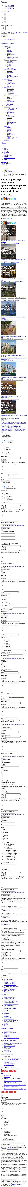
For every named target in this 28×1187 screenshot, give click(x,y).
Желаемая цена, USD (6, 610)
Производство (9, 454)
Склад (7, 452)
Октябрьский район (11, 851)
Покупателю (10, 91)
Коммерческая (10, 109)
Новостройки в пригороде (8, 423)
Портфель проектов (9, 1065)
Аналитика (7, 107)
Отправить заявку (5, 481)
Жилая (8, 111)
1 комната (5, 770)
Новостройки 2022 (6, 426)
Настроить (3, 1148)
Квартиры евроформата (7, 429)
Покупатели (10, 62)
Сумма (2, 788)
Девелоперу (10, 90)
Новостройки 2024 (6, 427)
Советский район (10, 856)
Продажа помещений (9, 1046)
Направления (10, 78)
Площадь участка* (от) (7, 608)
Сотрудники (10, 104)
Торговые (8, 449)
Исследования (10, 112)
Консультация (4, 162)
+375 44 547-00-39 (9, 6)
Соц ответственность (12, 137)
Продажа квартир (8, 979)
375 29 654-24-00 (5, 917)
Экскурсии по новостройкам (11, 1038)
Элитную (4, 829)
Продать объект (10, 442)
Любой (7, 842)
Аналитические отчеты (10, 1060)
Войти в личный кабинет (7, 43)
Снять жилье (10, 86)
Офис (7, 447)
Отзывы (9, 53)
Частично (5, 832)
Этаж (2, 769)
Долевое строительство (7, 1028)
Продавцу (6, 1024)
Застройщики (10, 93)
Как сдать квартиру (9, 1005)
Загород (9, 119)
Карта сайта (7, 1077)
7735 (2, 1)
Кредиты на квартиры (9, 989)
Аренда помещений (9, 1044)
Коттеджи (9, 82)
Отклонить (15, 1148)
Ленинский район (10, 848)
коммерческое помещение (11, 1135)
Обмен (8, 66)
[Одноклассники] (4, 199)
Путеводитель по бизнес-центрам (13, 1043)
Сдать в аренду (10, 440)
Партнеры (9, 51)
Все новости (4, 419)
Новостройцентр (11, 122)
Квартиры (9, 61)
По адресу (3, 764)
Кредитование (7, 105)
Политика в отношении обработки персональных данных (13, 1081)
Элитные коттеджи (9, 1019)
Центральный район (11, 859)
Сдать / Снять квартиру (10, 997)
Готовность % (4, 653)
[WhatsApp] (10, 199)
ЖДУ (4, 35)
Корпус (3, 767)
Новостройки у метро (20, 423)
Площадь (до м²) (5, 502)
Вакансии (6, 126)
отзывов (17, 1078)
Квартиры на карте (9, 1002)
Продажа (9, 98)
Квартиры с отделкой (18, 430)
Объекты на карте (8, 1047)
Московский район (11, 850)
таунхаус (6, 605)
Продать (9, 64)
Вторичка (9, 118)
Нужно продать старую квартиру (11, 543)
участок (6, 598)
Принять (9, 1148)
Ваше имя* (3, 576)
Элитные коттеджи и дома (11, 1001)
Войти (4, 143)
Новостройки (7, 87)
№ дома (3, 674)
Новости (9, 49)
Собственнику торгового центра (12, 1058)
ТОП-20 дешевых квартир (11, 986)
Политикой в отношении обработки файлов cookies (11, 1185)
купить (6, 1121)
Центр (7, 847)
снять (5, 1125)
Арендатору (10, 102)
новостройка (7, 1132)
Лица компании (11, 54)
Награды (9, 50)
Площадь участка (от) (6, 652)
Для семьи (5, 835)
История (9, 55)
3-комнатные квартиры (10, 985)
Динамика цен (7, 1062)
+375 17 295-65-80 (9, 5)
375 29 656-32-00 (5, 910)
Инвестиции (10, 113)
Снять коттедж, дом (9, 998)
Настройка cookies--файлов (11, 1086)
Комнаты (6, 980)
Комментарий (4, 611)
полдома (6, 604)
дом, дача (6, 1134)
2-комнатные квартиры (10, 983)
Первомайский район (11, 854)
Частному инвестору (9, 1063)
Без (3, 833)
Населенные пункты (12, 76)
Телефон (3, 28)
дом (5, 601)
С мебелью (5, 830)
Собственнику (11, 101)
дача (5, 599)
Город (2, 670)
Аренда (9, 97)
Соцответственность (12, 57)
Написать (3, 938)
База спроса (7, 1048)
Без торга (5, 791)
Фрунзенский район (11, 858)
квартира (6, 1131)
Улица (2, 672)
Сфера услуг (9, 450)
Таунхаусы (9, 430)
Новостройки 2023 (16, 426)
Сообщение (4, 970)
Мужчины (5, 837)
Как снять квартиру (9, 1006)
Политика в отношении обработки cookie (15, 1085)
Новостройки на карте (10, 1032)
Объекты (9, 71)
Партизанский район (11, 853)
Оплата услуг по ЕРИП (10, 1008)
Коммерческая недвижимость (11, 96)
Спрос (8, 100)
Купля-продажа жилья (6, 976)
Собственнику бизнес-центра (11, 1059)
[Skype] (12, 199)
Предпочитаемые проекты (8, 532)
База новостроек (8, 1031)
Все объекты (7, 1013)
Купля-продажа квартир (10, 60)
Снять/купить (6, 435)
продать (6, 1122)
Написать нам (7, 1075)
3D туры (6, 1023)
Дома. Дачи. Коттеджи (10, 69)
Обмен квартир (8, 987)
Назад (2, 1180)
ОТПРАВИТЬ (4, 616)
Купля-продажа (11, 116)
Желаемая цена (5, 655)
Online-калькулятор (9, 990)
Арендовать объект (11, 488)
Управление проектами (7, 1054)
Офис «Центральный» (10, 39)
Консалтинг (10, 125)
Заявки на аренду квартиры (11, 1004)
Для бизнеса (10, 123)
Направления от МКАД (10, 1021)
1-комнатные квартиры (10, 982)
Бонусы (9, 94)
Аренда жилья (7, 79)
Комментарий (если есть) (7, 475)
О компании (7, 46)
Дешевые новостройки (14, 425)
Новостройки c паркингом (18, 427)
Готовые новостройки (20, 422)
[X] (6, 199)
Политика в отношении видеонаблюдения (15, 1089)
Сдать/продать (6, 433)
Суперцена (10, 68)
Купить (9, 65)
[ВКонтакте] (1, 199)
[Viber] (8, 199)
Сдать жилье (10, 84)
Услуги (9, 47)
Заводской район (10, 844)
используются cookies (6, 1147)
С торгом (5, 789)
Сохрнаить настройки (11, 1180)
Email (2, 473)
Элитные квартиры (9, 1000)
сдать (5, 1124)
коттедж (6, 602)
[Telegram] (15, 199)
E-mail (2, 592)
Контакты (6, 115)
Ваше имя (3, 458)
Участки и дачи (8, 1017)
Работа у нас (10, 58)
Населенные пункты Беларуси (12, 1020)
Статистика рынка (12, 108)
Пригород (8, 845)
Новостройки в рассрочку (7, 422)
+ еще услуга (4, 1138)
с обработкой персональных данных (17, 32)
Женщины (5, 838)
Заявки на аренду (11, 83)
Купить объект (9, 486)
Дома (5, 1014)
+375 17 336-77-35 (9, 8)
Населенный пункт (6, 650)
